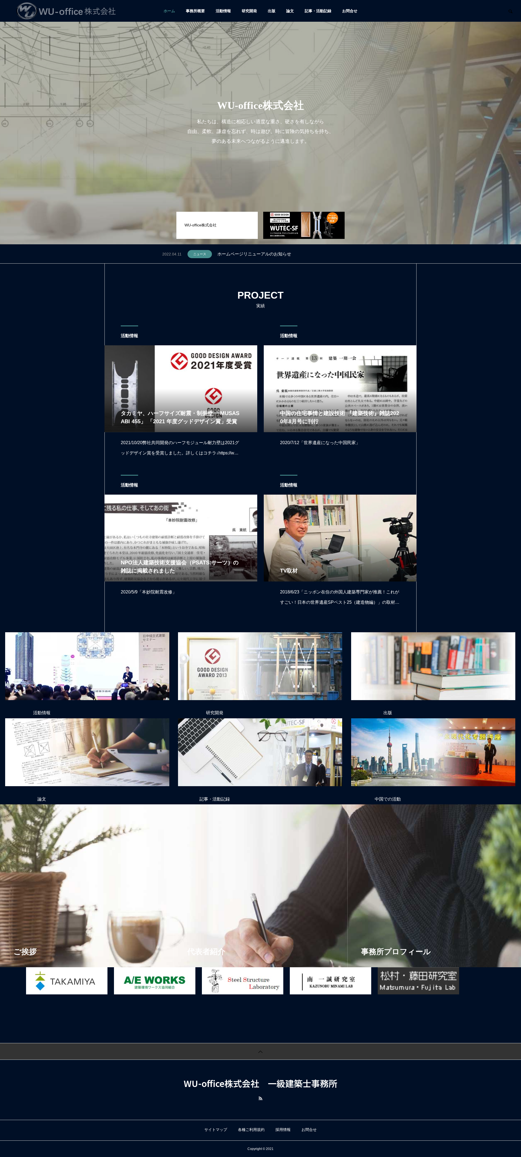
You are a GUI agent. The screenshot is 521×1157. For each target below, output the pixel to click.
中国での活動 (388, 799)
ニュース (199, 254)
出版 (387, 712)
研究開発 (214, 712)
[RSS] (260, 1098)
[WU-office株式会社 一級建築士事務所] (66, 11)
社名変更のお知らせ (236, 254)
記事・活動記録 (214, 799)
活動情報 (129, 335)
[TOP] (260, 1051)
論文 (41, 799)
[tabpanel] (260, 122)
